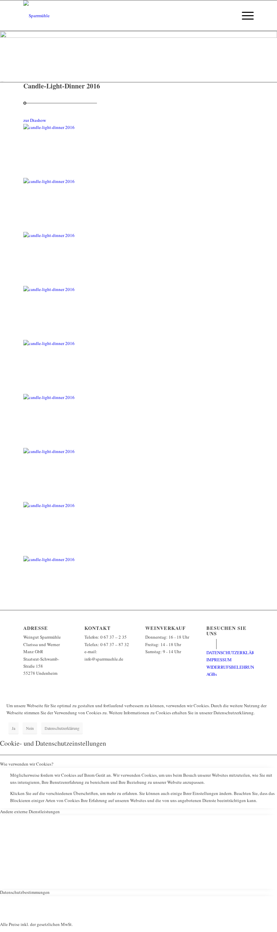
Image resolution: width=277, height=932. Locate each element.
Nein (30, 728)
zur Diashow (34, 120)
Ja (13, 728)
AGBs (211, 674)
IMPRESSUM (219, 660)
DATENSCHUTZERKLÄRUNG (234, 652)
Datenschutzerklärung (62, 728)
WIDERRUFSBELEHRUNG (231, 667)
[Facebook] (211, 644)
